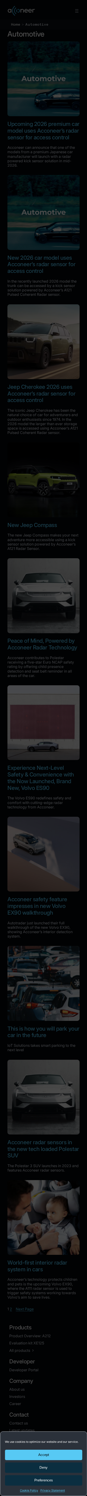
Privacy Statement (52, 1490)
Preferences (43, 1480)
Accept (43, 1455)
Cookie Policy (29, 1490)
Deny (43, 1467)
